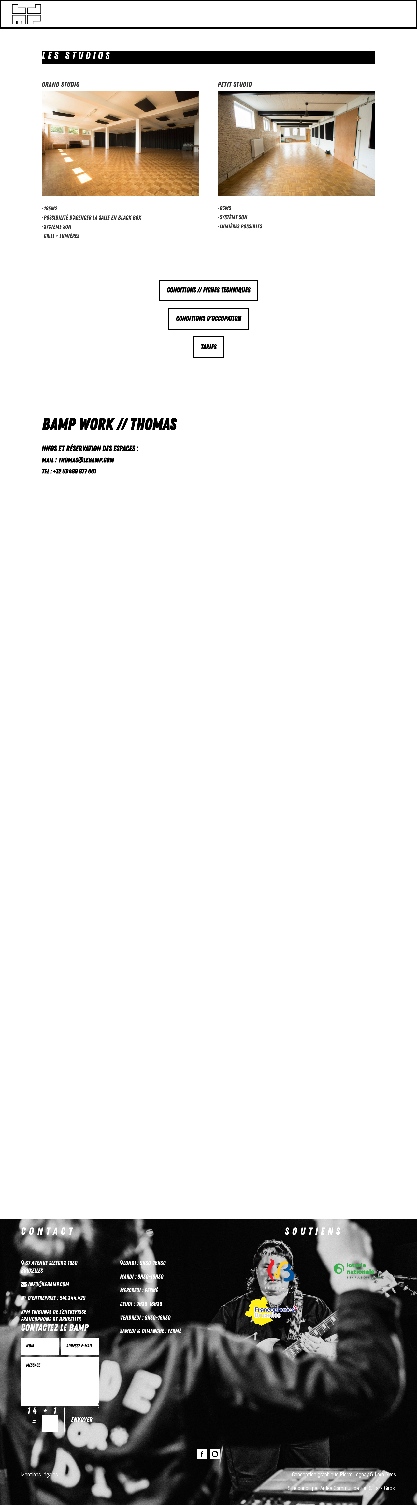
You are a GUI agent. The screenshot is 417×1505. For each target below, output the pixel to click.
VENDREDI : (132, 1317)
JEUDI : (128, 1304)
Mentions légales (39, 1474)
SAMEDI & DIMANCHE (142, 1331)
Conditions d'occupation (208, 318)
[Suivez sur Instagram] (215, 1454)
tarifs (208, 347)
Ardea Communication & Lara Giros (358, 1488)
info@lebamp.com (48, 1284)
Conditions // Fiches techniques (208, 290)
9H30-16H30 (150, 1276)
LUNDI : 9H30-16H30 (144, 1262)
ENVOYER (81, 1420)
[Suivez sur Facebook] (202, 1454)
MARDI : (128, 1276)
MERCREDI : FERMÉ (139, 1290)
